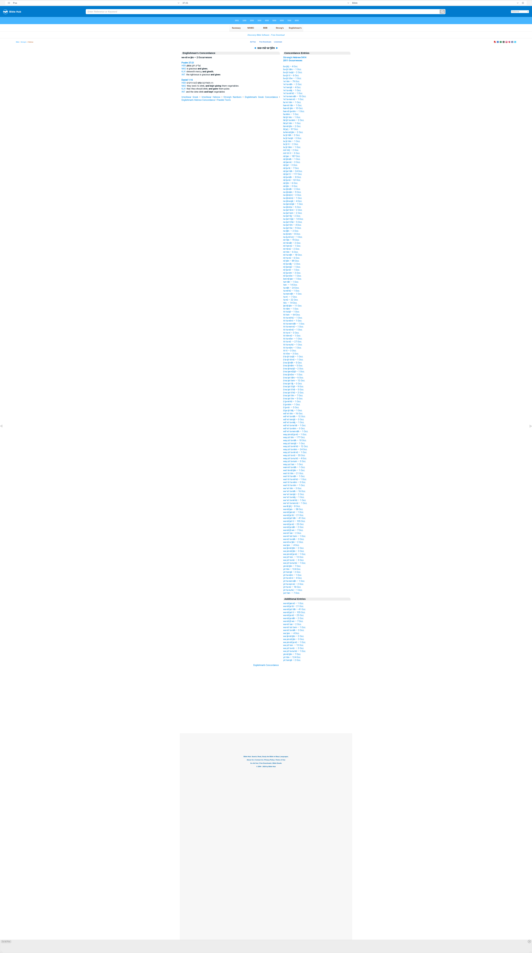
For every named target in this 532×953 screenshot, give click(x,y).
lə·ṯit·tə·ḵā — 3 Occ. (292, 138)
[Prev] (3, 432)
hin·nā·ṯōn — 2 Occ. (292, 126)
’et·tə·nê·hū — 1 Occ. (293, 93)
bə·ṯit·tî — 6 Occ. (291, 75)
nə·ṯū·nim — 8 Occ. (292, 234)
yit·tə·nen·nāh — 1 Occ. (294, 581)
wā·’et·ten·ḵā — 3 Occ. (293, 419)
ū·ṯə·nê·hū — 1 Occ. (292, 401)
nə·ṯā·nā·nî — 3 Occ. (292, 195)
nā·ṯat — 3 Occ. (290, 165)
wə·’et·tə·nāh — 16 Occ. (294, 491)
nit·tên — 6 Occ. (290, 252)
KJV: (183, 71)
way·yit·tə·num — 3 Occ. (294, 461)
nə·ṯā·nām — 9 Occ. (292, 192)
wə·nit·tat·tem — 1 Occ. (294, 536)
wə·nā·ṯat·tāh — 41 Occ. (294, 518)
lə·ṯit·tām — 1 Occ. (292, 147)
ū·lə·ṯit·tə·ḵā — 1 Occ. (293, 356)
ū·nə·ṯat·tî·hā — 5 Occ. (293, 389)
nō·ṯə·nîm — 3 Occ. (292, 273)
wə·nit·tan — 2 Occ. (292, 533)
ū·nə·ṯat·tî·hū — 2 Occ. (293, 392)
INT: (183, 74)
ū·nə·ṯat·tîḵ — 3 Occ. (292, 383)
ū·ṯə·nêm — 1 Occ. (291, 404)
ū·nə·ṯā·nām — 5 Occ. (293, 365)
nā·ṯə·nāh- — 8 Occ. (292, 177)
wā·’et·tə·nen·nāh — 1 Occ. (295, 431)
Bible (17, 42)
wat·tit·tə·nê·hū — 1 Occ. (295, 479)
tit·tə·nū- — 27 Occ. (292, 341)
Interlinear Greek (189, 97)
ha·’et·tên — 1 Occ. (292, 102)
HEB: (183, 65)
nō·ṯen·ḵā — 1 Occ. (292, 267)
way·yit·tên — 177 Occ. (294, 437)
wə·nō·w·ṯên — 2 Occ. (293, 542)
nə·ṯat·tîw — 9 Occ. (292, 228)
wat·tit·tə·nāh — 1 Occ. (294, 476)
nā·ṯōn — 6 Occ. (290, 183)
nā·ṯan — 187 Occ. (291, 156)
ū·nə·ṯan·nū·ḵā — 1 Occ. (294, 371)
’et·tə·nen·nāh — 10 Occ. (294, 96)
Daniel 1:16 (187, 80)
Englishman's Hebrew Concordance (198, 100)
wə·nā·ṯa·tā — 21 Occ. (293, 515)
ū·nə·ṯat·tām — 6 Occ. (293, 377)
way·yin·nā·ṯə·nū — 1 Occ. (295, 434)
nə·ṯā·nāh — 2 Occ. (292, 189)
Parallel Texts (224, 100)
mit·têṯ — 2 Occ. (291, 150)
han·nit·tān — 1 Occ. (292, 105)
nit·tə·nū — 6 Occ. (291, 258)
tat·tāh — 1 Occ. (291, 282)
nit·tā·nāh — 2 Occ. (292, 243)
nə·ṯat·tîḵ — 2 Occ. (292, 216)
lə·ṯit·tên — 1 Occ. (291, 141)
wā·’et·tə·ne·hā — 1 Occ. (294, 425)
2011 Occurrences (292, 60)
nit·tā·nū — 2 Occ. (291, 249)
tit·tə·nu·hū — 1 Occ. (292, 344)
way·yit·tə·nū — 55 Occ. (294, 455)
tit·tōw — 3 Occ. (291, 353)
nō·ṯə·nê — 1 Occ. (291, 270)
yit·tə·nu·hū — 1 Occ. (293, 590)
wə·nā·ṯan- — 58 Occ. (293, 509)
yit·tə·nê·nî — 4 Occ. (292, 578)
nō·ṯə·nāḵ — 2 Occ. (292, 264)
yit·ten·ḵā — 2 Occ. (292, 572)
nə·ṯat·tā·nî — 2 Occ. (292, 210)
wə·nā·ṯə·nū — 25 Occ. (293, 524)
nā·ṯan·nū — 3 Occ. (291, 162)
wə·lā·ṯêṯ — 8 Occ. (291, 506)
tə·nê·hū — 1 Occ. (291, 290)
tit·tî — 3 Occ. (289, 350)
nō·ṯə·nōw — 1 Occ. (292, 275)
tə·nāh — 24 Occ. (291, 288)
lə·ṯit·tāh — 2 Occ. (291, 135)
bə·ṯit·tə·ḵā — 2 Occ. (292, 72)
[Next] (528, 432)
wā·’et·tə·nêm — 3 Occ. (294, 428)
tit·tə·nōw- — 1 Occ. (292, 338)
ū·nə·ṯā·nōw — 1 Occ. (293, 374)
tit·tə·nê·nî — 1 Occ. (292, 320)
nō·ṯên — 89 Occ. (291, 261)
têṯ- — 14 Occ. (290, 303)
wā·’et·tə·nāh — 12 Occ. (294, 416)
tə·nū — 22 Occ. (290, 299)
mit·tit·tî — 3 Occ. (291, 153)
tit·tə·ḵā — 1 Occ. (291, 311)
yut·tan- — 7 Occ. (291, 593)
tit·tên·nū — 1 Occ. (292, 335)
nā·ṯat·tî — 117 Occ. (292, 174)
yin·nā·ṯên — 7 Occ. (292, 566)
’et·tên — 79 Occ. (291, 81)
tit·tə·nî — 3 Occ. (291, 332)
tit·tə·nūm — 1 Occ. (292, 347)
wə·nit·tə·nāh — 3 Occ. (293, 539)
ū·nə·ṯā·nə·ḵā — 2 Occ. (293, 368)
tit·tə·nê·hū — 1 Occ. (293, 317)
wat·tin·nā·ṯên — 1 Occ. (294, 470)
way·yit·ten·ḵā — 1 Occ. (294, 443)
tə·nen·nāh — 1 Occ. (292, 293)
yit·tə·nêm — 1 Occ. (292, 575)
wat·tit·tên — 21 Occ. (293, 473)
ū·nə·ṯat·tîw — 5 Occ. (293, 398)
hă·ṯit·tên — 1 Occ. (292, 117)
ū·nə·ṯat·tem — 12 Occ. (294, 380)
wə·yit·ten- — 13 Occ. (293, 557)
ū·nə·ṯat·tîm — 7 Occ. (293, 395)
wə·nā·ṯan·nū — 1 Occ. (293, 512)
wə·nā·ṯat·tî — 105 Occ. (294, 521)
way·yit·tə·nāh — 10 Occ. (295, 440)
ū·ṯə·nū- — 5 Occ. (291, 407)
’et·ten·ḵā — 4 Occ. (292, 87)
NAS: (183, 68)
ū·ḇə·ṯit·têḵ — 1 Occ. (292, 410)
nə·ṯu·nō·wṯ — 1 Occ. (293, 237)
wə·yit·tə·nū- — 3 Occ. (293, 560)
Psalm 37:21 (187, 62)
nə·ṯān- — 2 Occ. (291, 231)
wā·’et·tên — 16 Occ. (293, 413)
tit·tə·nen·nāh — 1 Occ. (294, 323)
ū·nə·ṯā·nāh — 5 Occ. (292, 362)
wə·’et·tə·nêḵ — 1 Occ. (294, 497)
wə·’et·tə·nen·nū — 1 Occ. (295, 503)
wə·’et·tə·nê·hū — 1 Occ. (294, 500)
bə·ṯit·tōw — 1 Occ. (292, 78)
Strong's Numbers (232, 97)
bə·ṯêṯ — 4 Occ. (290, 66)
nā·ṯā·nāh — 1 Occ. (291, 159)
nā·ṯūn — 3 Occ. (290, 186)
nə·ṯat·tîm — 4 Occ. (292, 225)
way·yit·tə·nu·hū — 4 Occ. (295, 458)
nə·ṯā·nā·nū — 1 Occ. (292, 198)
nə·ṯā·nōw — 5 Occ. (292, 207)
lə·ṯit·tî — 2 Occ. (291, 144)
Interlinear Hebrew (211, 97)
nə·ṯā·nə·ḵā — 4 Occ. (292, 201)
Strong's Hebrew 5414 (294, 57)
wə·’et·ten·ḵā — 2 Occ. (293, 494)
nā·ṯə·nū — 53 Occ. (292, 180)
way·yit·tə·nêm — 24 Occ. (295, 449)
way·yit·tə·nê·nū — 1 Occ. (295, 452)
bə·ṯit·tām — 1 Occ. (292, 69)
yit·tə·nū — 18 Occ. (292, 587)
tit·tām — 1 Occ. (291, 308)
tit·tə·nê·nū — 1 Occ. (293, 329)
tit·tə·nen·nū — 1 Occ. (293, 326)
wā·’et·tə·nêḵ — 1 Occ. (293, 422)
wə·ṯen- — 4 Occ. (291, 545)
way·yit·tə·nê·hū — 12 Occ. (295, 446)
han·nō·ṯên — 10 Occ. (293, 108)
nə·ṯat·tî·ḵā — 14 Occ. (293, 219)
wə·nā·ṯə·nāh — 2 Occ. (293, 527)
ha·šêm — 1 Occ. (291, 114)
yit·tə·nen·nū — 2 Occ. (293, 584)
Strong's (23, 42)
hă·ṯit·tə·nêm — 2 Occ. (293, 120)
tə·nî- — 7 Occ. (290, 297)
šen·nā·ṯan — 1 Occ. (292, 279)
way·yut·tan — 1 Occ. (293, 464)
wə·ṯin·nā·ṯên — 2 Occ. (293, 548)
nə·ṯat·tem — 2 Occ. (292, 213)
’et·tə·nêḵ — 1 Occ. (292, 90)
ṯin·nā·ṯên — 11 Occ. (292, 305)
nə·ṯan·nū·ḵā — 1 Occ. (293, 204)
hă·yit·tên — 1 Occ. (292, 123)
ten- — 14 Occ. (290, 284)
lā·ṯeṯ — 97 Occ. (290, 129)
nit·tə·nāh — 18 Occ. (292, 255)
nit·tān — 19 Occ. (291, 240)
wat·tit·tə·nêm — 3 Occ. (294, 482)
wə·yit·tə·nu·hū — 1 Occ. (294, 563)
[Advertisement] (266, 716)
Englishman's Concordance (266, 665)
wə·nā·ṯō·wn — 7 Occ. (293, 530)
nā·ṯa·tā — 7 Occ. (291, 168)
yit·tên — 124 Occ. (292, 569)
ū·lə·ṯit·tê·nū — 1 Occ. (293, 359)
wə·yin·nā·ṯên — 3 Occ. (293, 551)
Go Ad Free (6, 942)
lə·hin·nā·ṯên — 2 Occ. (293, 132)
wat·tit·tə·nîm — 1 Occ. (294, 485)
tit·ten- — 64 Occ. (291, 314)
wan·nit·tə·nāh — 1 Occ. (294, 467)
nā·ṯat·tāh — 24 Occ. (293, 171)
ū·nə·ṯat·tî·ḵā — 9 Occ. (293, 386)
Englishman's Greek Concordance (261, 97)
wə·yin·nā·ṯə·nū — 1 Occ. (294, 554)
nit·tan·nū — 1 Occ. (292, 246)
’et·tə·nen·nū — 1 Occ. (293, 99)
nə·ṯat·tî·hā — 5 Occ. (292, 222)
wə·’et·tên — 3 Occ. (292, 488)
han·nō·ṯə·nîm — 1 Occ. (294, 111)
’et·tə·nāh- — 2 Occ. (292, 84)
